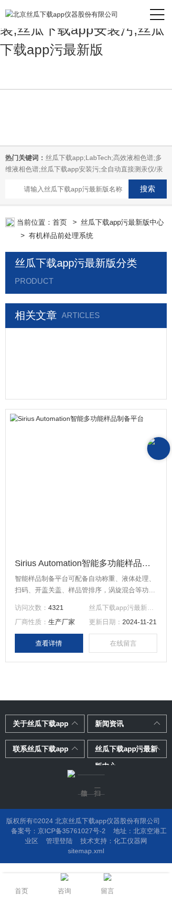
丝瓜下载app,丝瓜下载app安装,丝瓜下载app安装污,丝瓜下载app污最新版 (85, 29)
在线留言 (123, 643)
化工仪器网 (130, 841)
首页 (61, 222)
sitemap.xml (86, 851)
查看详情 (48, 643)
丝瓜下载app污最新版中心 (122, 222)
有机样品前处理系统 (61, 235)
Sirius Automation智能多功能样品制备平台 (86, 563)
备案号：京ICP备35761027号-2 (58, 831)
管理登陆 (59, 841)
